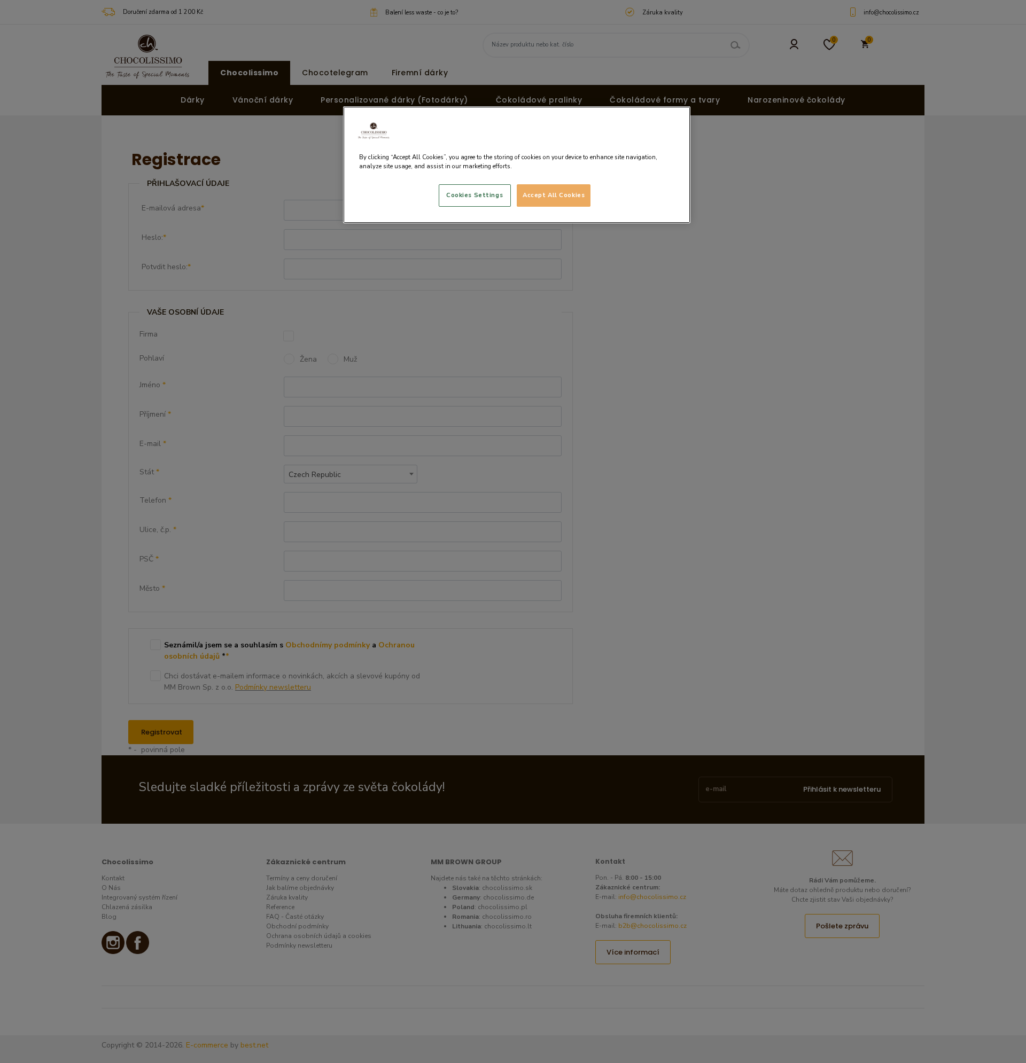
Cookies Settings (474, 195)
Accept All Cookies (554, 195)
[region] (516, 164)
